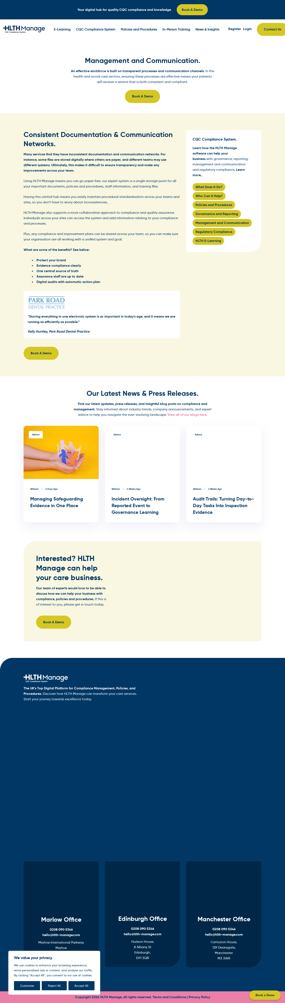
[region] (54, 973)
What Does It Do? (208, 187)
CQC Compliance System (95, 29)
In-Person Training (176, 29)
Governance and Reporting (216, 214)
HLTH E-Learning (208, 241)
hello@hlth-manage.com (61, 935)
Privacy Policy (199, 997)
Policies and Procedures (139, 29)
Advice (35, 434)
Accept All (81, 986)
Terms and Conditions (169, 997)
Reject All (54, 986)
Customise (27, 986)
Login (247, 29)
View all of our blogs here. (187, 414)
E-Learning (62, 29)
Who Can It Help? (209, 196)
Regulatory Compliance (213, 232)
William (34, 489)
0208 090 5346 (61, 929)
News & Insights (207, 29)
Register (234, 29)
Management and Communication (222, 223)
